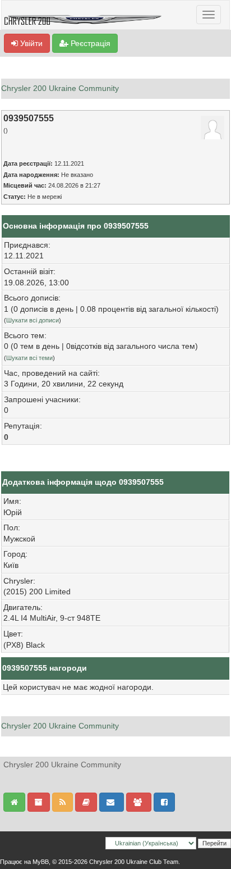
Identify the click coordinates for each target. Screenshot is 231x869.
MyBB (41, 861)
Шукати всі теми (29, 357)
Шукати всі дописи (32, 320)
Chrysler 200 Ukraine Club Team (133, 861)
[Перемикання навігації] (208, 14)
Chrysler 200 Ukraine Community (60, 88)
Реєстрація (89, 43)
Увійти (30, 43)
